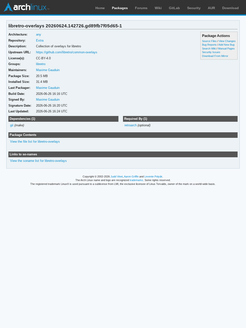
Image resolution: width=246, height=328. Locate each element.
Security (194, 8)
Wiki (158, 8)
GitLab (174, 8)
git (11, 125)
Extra (39, 40)
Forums (141, 8)
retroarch (130, 125)
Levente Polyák (153, 176)
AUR (211, 8)
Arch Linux (26, 7)
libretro (40, 64)
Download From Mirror (215, 56)
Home (100, 8)
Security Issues (211, 52)
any (38, 34)
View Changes (227, 41)
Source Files (209, 41)
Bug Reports (209, 44)
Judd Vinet (117, 176)
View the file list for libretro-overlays (35, 141)
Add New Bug (226, 44)
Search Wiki (209, 48)
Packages (120, 8)
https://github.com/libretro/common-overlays (66, 52)
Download (230, 8)
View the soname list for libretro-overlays (38, 161)
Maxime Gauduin (48, 70)
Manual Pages (226, 48)
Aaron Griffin (131, 176)
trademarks (136, 180)
